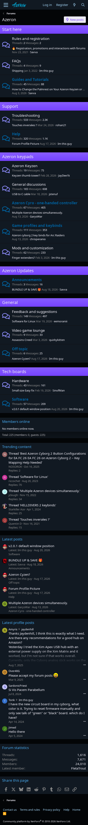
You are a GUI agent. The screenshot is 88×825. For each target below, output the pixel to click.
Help (16, 133)
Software (20, 399)
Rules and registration (31, 38)
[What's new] (74, 5)
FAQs (16, 60)
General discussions (29, 184)
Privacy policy (51, 810)
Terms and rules (30, 810)
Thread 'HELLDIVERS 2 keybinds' (32, 505)
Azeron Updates (18, 270)
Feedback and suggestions (34, 311)
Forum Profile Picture (25, 144)
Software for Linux (23, 321)
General (10, 302)
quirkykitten (57, 340)
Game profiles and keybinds (37, 225)
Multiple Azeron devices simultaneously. (37, 213)
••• (84, 664)
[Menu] (6, 5)
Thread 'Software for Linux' (28, 477)
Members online (16, 421)
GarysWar (36, 216)
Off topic (20, 348)
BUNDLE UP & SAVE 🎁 (26, 289)
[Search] (83, 5)
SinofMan (59, 390)
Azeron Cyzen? (21, 359)
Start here (12, 29)
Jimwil (12, 727)
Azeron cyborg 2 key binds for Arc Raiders (38, 235)
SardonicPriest (18, 686)
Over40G (14, 671)
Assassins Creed (22, 340)
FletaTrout (78, 768)
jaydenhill (27, 629)
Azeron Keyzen (25, 165)
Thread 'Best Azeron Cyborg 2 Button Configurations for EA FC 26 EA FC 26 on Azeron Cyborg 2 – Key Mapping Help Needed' (47, 457)
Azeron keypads (18, 156)
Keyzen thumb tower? (26, 175)
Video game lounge (28, 330)
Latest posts (12, 539)
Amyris (13, 629)
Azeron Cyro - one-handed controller (45, 202)
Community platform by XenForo (37, 821)
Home (76, 810)
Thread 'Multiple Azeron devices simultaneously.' (44, 491)
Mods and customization (32, 247)
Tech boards (14, 371)
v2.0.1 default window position (31, 409)
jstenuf (53, 194)
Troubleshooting (26, 115)
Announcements (27, 279)
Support (10, 106)
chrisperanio (38, 239)
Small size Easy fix (23, 390)
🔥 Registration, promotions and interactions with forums (48, 48)
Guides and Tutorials (30, 79)
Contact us (10, 810)
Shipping (17, 71)
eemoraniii (60, 321)
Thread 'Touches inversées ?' (29, 519)
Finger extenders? (23, 258)
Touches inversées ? (24, 125)
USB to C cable (21, 194)
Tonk (12, 700)
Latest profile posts (18, 622)
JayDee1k (64, 175)
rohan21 (61, 125)
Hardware (20, 380)
